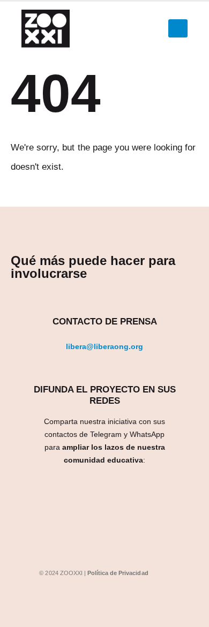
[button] (178, 28)
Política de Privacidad (117, 573)
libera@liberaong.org (104, 346)
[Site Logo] (45, 29)
